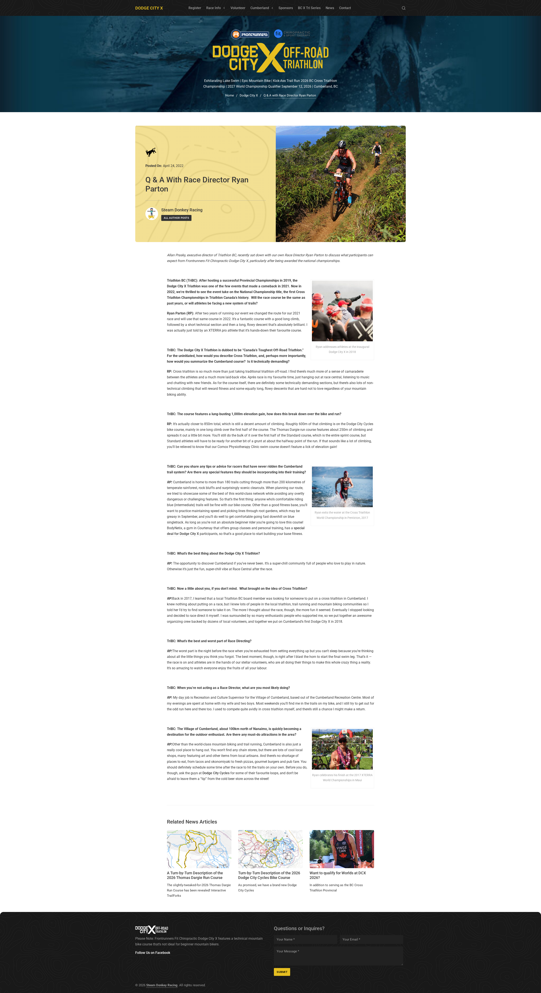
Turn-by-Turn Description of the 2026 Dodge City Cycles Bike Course (269, 875)
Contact (345, 8)
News (330, 8)
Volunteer (238, 8)
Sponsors (286, 8)
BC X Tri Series (309, 8)
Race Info (213, 8)
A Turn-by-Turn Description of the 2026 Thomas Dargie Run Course (195, 875)
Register (195, 8)
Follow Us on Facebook (152, 953)
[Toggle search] (404, 8)
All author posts (176, 217)
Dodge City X (149, 8)
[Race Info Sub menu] (224, 8)
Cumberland (259, 8)
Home (229, 95)
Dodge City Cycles (216, 773)
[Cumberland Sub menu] (272, 8)
